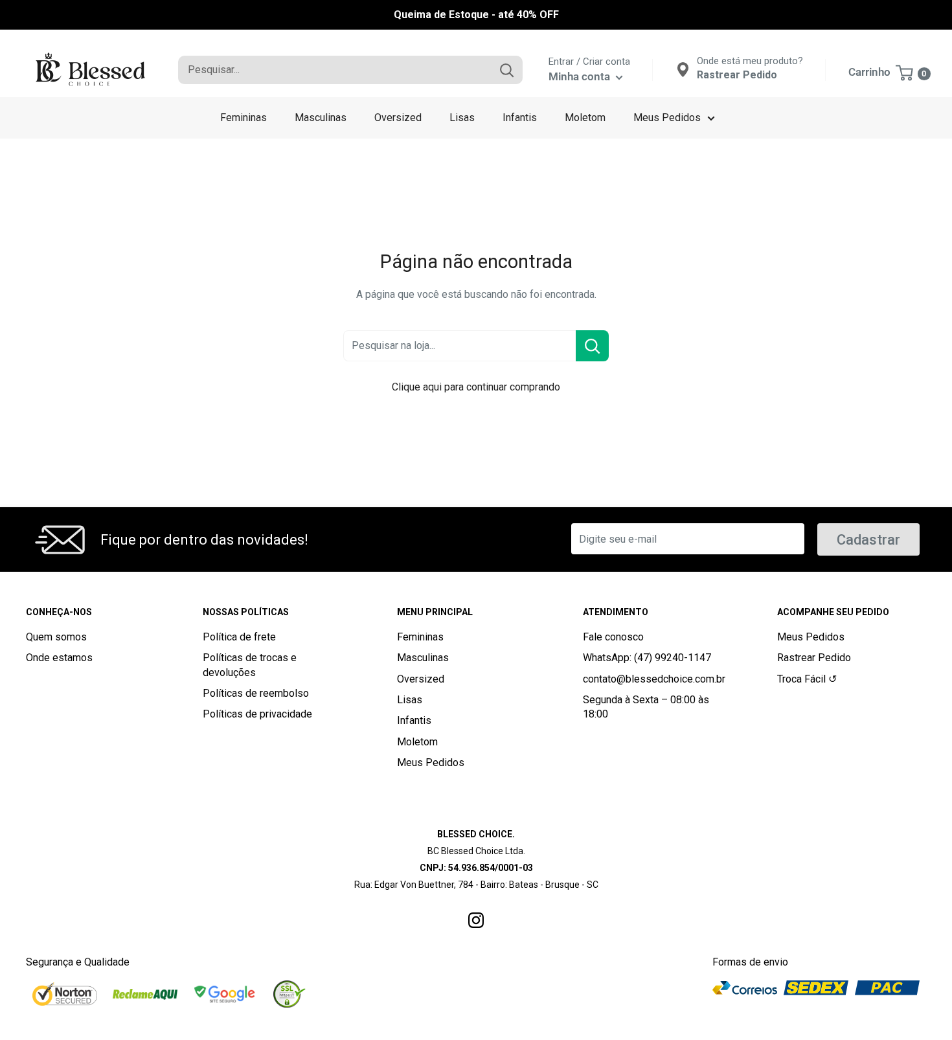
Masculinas (320, 117)
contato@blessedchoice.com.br (654, 679)
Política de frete (239, 637)
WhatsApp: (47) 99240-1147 (647, 657)
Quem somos (56, 637)
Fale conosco (613, 637)
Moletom (585, 117)
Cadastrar (868, 540)
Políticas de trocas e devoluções (250, 664)
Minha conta (581, 76)
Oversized (398, 117)
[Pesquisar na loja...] (592, 345)
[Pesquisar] (506, 70)
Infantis (520, 117)
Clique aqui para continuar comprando (476, 387)
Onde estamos (59, 657)
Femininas (243, 117)
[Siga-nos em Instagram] (476, 918)
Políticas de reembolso (256, 693)
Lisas (462, 117)
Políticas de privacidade (257, 714)
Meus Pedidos (667, 117)
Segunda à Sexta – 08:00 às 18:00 (646, 707)
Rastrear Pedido (814, 657)
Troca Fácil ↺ (807, 679)
